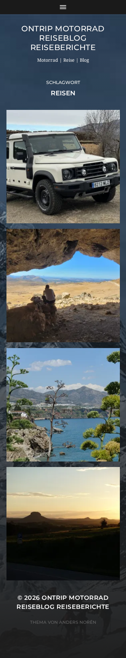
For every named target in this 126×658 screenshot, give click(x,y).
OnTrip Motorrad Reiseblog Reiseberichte (63, 38)
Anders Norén (77, 622)
